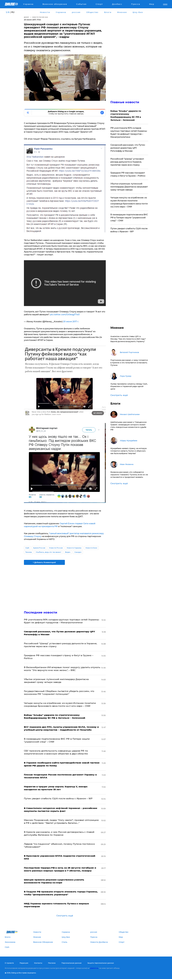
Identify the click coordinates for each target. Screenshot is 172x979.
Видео (68, 552)
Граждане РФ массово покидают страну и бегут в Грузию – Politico (127, 174)
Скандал (77, 552)
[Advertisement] (65, 585)
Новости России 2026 (40, 17)
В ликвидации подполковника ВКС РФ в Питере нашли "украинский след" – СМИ (129, 217)
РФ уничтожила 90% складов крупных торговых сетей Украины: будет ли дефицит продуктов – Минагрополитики (128, 132)
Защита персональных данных (100, 963)
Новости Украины (74, 548)
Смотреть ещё (64, 915)
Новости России (56, 548)
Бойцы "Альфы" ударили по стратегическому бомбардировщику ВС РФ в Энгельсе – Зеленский (125, 115)
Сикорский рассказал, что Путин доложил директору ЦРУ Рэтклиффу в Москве (127, 148)
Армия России (39, 548)
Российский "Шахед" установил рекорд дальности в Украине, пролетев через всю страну (127, 162)
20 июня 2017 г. (71, 321)
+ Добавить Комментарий (44, 562)
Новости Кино (91, 548)
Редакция (24, 963)
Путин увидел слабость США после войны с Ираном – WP (58, 798)
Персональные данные (71, 963)
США (27, 548)
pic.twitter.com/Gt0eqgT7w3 (64, 314)
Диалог (26, 17)
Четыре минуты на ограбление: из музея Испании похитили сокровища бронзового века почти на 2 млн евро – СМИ (129, 202)
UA (8, 12)
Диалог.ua (94, 968)
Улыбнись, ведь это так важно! (48, 552)
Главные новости (124, 102)
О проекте (9, 963)
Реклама (52, 963)
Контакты (38, 963)
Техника (28, 552)
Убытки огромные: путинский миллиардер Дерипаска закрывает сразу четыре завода (129, 187)
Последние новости (40, 612)
